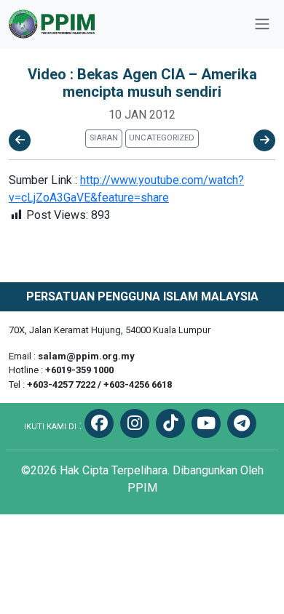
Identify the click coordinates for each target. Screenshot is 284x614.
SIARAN (104, 138)
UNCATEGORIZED (161, 138)
